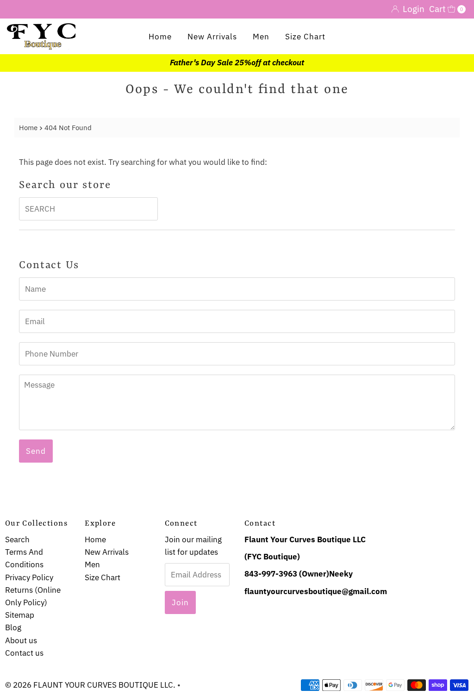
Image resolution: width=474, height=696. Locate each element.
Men (261, 36)
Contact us (24, 653)
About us (21, 640)
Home (160, 36)
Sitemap (19, 615)
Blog (13, 627)
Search (17, 539)
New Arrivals (212, 36)
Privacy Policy (29, 577)
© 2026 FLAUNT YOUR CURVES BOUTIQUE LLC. (90, 685)
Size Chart (305, 36)
